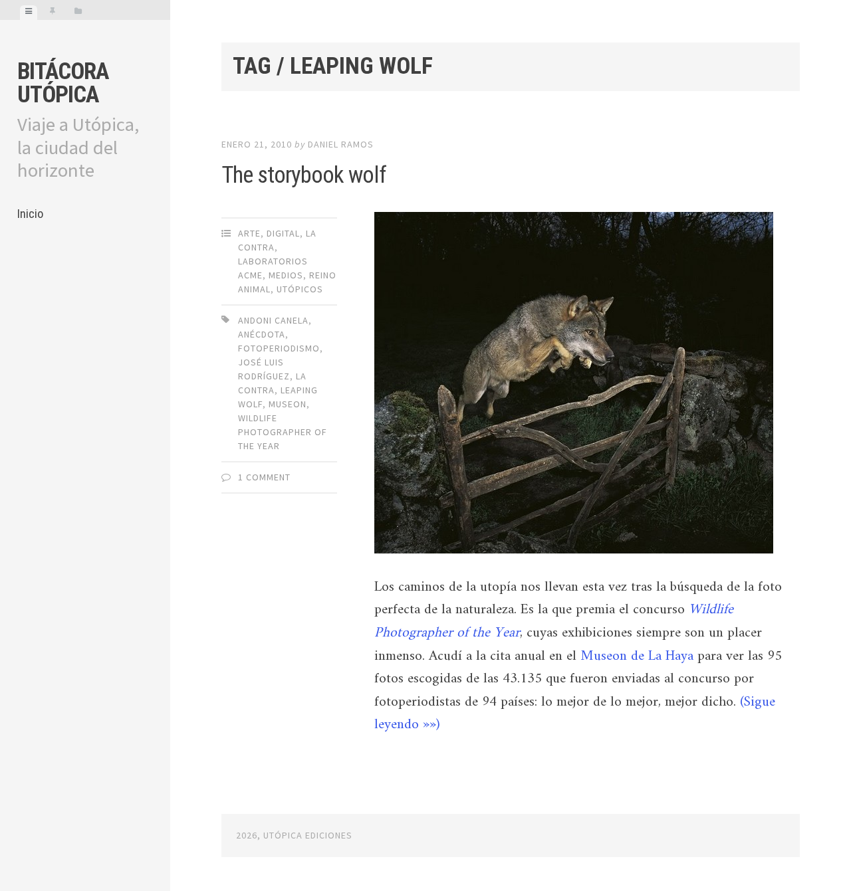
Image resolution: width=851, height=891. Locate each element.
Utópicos (300, 289)
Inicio (30, 214)
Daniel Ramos (341, 144)
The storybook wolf (303, 175)
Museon (287, 404)
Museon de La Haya (636, 656)
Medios (286, 275)
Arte (249, 233)
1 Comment (264, 477)
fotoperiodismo (279, 348)
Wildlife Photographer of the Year (282, 432)
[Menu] (28, 12)
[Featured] (53, 12)
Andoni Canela (273, 320)
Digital (283, 233)
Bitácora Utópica (62, 83)
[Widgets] (78, 12)
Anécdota (261, 334)
